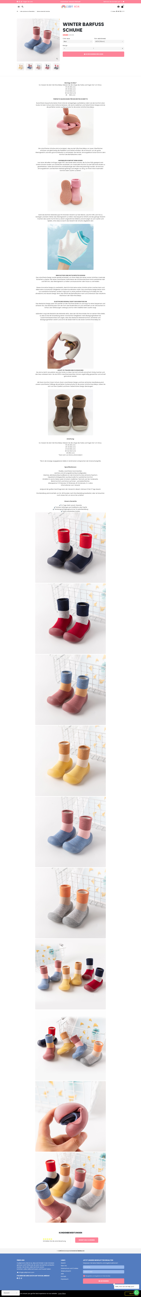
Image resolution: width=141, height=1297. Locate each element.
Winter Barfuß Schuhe (43, 11)
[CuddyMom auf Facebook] (17, 2)
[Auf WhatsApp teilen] (121, 11)
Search (63, 1263)
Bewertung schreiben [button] (87, 1240)
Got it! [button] (131, 1293)
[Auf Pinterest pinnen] (120, 11)
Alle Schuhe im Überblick (27, 11)
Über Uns (64, 1266)
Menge (65, 45)
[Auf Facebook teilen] (116, 11)
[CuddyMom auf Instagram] (19, 2)
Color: (66, 38)
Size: (100, 38)
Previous (19, 40)
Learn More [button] (62, 1293)
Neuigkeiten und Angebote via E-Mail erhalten (98, 1276)
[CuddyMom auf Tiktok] (21, 2)
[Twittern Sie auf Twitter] (118, 11)
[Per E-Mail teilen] (123, 11)
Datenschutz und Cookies (69, 1268)
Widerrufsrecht (66, 1271)
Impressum (64, 1279)
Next (57, 40)
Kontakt (63, 1276)
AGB (62, 1274)
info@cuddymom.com (25, 1272)
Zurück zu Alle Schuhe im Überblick (70, 1251)
